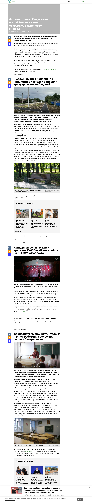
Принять (80, 499)
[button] (16, 490)
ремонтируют (44, 196)
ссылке (23, 311)
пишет (47, 51)
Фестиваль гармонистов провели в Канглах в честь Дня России (32, 325)
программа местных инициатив (22, 239)
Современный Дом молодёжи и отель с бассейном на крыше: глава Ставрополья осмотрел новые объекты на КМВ (43, 490)
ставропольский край (43, 236)
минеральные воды (19, 236)
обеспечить (29, 451)
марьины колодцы (31, 236)
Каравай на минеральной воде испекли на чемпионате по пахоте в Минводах (35, 318)
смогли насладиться (51, 69)
